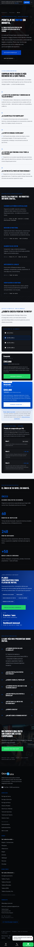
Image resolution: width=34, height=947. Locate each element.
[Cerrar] (32, 2)
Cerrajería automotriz (7, 875)
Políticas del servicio (9, 936)
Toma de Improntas (7, 811)
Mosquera (4, 845)
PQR (9, 938)
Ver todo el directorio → (8, 872)
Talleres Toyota (5, 879)
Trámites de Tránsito (7, 815)
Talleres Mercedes (6, 885)
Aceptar (27, 2)
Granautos (4, 12)
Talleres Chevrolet (6, 882)
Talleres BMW (5, 888)
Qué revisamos (9, 58)
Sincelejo (4, 864)
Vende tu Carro (5, 818)
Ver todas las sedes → (8, 839)
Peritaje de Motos (6, 802)
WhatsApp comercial (7, 903)
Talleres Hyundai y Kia (7, 891)
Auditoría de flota (6, 827)
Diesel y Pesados (6, 805)
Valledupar (4, 858)
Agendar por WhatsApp (12, 748)
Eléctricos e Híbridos (7, 808)
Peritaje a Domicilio (7, 799)
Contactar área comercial (13, 607)
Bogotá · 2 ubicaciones (7, 842)
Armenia (4, 854)
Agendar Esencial (17, 376)
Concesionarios (6, 824)
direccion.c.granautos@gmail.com (10, 906)
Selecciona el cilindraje (11, 329)
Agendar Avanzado (17, 404)
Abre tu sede (5, 830)
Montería (4, 861)
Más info (17, 3)
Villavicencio (5, 848)
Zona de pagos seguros (11, 922)
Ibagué (3, 851)
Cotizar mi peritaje (11, 52)
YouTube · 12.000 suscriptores (11, 787)
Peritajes (12, 12)
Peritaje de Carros (6, 796)
